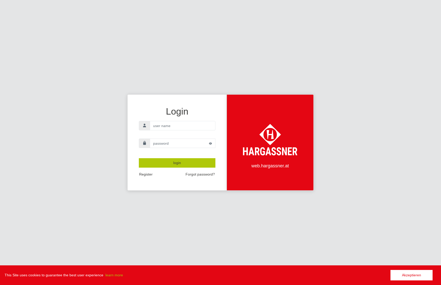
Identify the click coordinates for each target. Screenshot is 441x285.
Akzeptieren (411, 275)
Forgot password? (200, 174)
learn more (114, 275)
